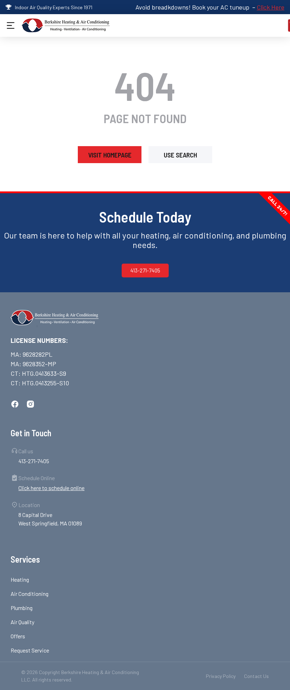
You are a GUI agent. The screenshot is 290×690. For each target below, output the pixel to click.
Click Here (270, 7)
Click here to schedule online (51, 487)
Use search (180, 155)
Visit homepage (110, 155)
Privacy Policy (221, 676)
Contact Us (256, 676)
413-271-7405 (145, 270)
